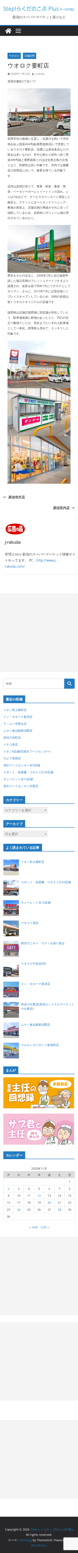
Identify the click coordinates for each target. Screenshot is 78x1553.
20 (49, 1202)
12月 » (44, 1227)
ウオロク (14, 55)
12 (39, 1196)
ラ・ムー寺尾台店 (15, 724)
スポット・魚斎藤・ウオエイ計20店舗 (28, 772)
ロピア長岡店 (12, 758)
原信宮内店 (61, 507)
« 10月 (33, 1227)
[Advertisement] (39, 632)
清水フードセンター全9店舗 (21, 765)
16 (8, 1202)
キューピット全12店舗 (18, 779)
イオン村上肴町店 (15, 710)
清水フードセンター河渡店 (20, 786)
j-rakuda (40, 74)
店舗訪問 (30, 55)
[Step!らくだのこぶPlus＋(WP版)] (8, 31)
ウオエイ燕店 (29, 923)
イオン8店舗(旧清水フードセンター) (26, 751)
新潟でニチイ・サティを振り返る (43, 943)
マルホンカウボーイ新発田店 (40, 1045)
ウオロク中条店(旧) (33, 963)
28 (59, 1210)
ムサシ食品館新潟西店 (17, 731)
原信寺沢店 (16, 497)
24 (18, 1210)
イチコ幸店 (10, 744)
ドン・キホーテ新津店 (17, 717)
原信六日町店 (12, 737)
